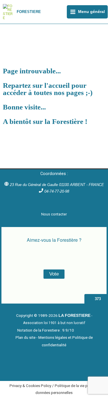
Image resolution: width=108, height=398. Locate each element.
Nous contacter (54, 214)
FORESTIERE (29, 12)
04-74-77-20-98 (56, 191)
